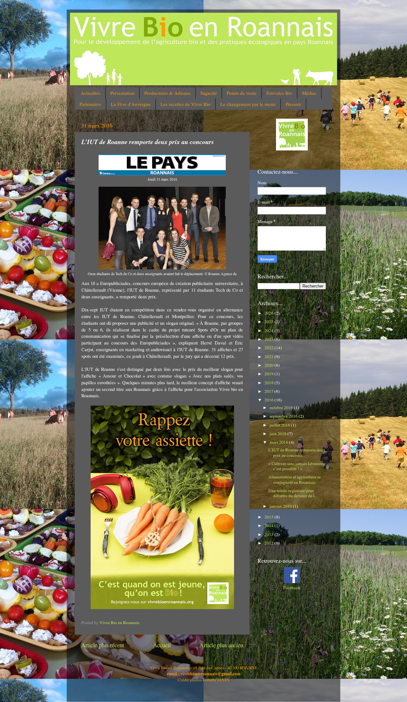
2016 (269, 400)
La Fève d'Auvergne (131, 104)
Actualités (90, 93)
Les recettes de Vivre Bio (185, 104)
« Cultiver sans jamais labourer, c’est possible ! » (295, 466)
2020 (269, 365)
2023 (269, 339)
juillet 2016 (280, 425)
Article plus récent (102, 645)
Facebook (291, 587)
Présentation (122, 93)
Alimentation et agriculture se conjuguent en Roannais (294, 479)
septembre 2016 (284, 416)
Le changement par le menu (248, 104)
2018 (269, 383)
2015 (269, 517)
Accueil (162, 645)
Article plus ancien (221, 645)
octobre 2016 (282, 407)
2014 (269, 525)
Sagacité (208, 93)
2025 (269, 321)
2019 (269, 374)
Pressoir (293, 104)
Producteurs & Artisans (167, 93)
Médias (309, 93)
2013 (269, 534)
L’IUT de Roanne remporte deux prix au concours (296, 452)
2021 (269, 356)
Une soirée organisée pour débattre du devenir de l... (292, 493)
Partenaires (90, 104)
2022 (269, 348)
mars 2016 (279, 442)
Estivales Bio (279, 93)
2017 (269, 391)
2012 (269, 543)
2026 (269, 313)
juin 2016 (278, 433)
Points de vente (242, 93)
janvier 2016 (281, 506)
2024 (269, 330)
